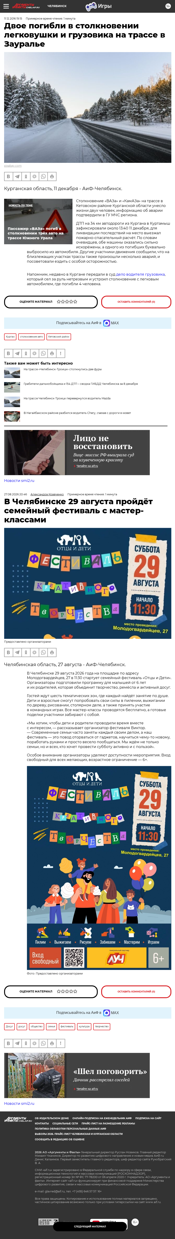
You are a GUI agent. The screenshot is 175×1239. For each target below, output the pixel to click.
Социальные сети (65, 1123)
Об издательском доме (52, 1118)
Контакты (42, 1123)
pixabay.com (13, 165)
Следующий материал (90, 1226)
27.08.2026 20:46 (15, 494)
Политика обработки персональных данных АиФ (70, 1128)
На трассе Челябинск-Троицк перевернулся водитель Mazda (67, 398)
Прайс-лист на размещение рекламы (108, 1123)
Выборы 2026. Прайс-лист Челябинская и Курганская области (79, 1134)
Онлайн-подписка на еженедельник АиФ (102, 1118)
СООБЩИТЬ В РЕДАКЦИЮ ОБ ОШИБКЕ (60, 1139)
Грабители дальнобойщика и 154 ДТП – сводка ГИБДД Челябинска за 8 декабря (81, 383)
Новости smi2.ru (19, 480)
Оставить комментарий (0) (136, 301)
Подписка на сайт (148, 1118)
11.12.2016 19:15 (13, 18)
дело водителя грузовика (140, 274)
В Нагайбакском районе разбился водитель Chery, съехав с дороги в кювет (77, 413)
